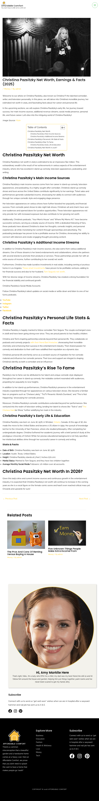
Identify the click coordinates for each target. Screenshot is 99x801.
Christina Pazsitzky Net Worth (39, 131)
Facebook (7, 310)
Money (7, 89)
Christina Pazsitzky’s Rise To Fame (40, 142)
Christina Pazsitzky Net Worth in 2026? (42, 148)
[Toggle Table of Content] (61, 127)
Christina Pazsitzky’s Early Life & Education (45, 145)
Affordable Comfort (12, 5)
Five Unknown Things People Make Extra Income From (64, 550)
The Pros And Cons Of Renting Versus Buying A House (24, 553)
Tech (38, 756)
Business (39, 735)
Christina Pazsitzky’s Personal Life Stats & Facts (45, 139)
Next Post (84, 499)
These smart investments (33, 268)
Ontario (57, 422)
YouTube (6, 300)
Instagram (7, 303)
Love (38, 749)
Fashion (39, 742)
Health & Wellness (43, 746)
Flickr (18, 120)
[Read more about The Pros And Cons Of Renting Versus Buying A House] (26, 534)
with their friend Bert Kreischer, (44, 342)
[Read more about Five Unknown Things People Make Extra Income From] (67, 533)
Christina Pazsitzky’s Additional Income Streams (47, 136)
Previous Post (10, 499)
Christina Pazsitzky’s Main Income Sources (45, 134)
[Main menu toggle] (95, 5)
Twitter (6, 307)
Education (40, 739)
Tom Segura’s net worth (54, 272)
